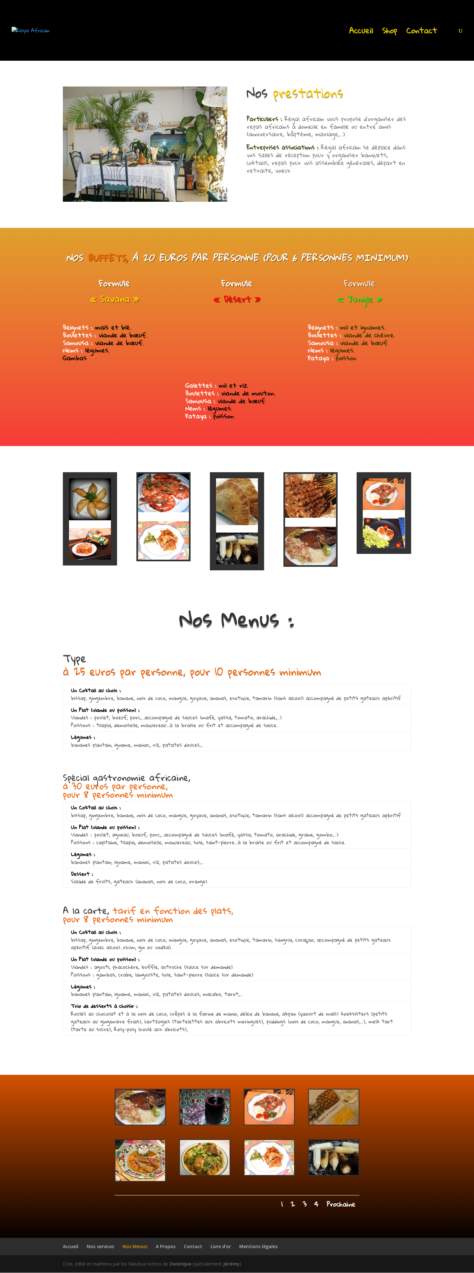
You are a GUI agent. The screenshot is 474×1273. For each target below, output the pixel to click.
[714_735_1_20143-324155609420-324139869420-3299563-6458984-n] (139, 1123)
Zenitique (180, 1264)
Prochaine (341, 1204)
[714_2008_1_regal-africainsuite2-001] (269, 1173)
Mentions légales (258, 1246)
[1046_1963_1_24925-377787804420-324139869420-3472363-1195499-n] (204, 1123)
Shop (389, 32)
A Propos (165, 1246)
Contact (421, 32)
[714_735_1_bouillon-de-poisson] (139, 1179)
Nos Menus (135, 1246)
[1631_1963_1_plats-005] (333, 1123)
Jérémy (231, 1264)
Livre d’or (221, 1246)
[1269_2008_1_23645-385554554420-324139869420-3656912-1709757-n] (333, 1173)
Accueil (361, 32)
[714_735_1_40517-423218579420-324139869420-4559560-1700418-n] (204, 1173)
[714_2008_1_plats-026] (269, 1123)
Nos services (100, 1246)
